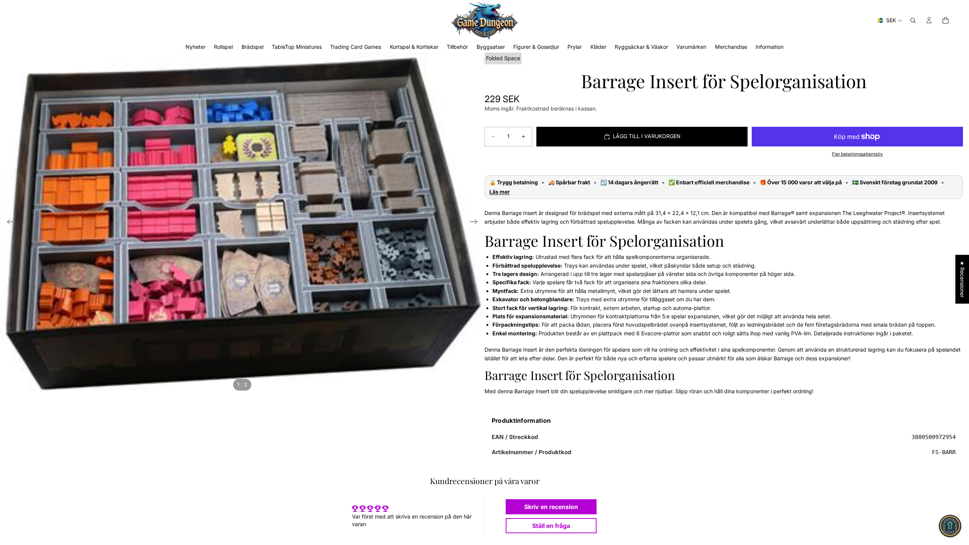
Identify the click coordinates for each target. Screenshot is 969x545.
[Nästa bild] (475, 223)
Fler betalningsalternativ (857, 154)
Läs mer (499, 192)
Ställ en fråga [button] (551, 525)
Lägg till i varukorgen (647, 136)
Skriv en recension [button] (551, 507)
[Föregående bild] (8, 223)
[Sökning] (913, 20)
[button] (950, 526)
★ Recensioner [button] (962, 279)
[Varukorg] (945, 20)
